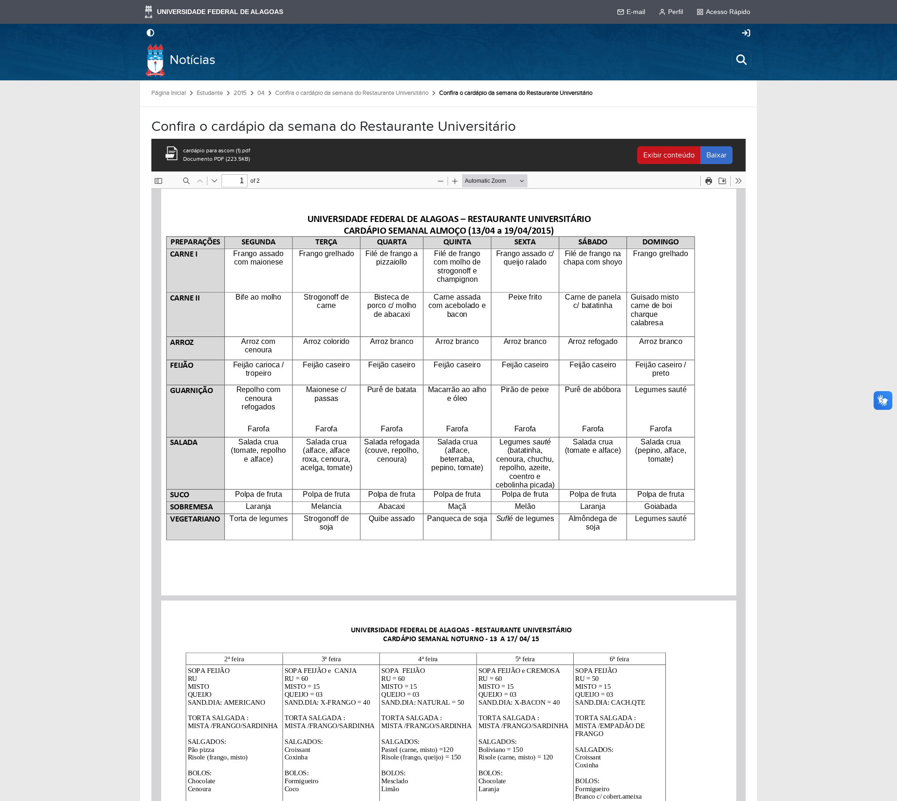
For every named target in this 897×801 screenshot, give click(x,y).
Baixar (716, 155)
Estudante (210, 93)
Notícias (192, 60)
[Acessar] (746, 34)
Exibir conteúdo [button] (669, 155)
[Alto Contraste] (150, 34)
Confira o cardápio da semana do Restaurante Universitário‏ (351, 93)
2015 (240, 93)
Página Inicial (168, 93)
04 (260, 93)
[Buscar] (741, 60)
